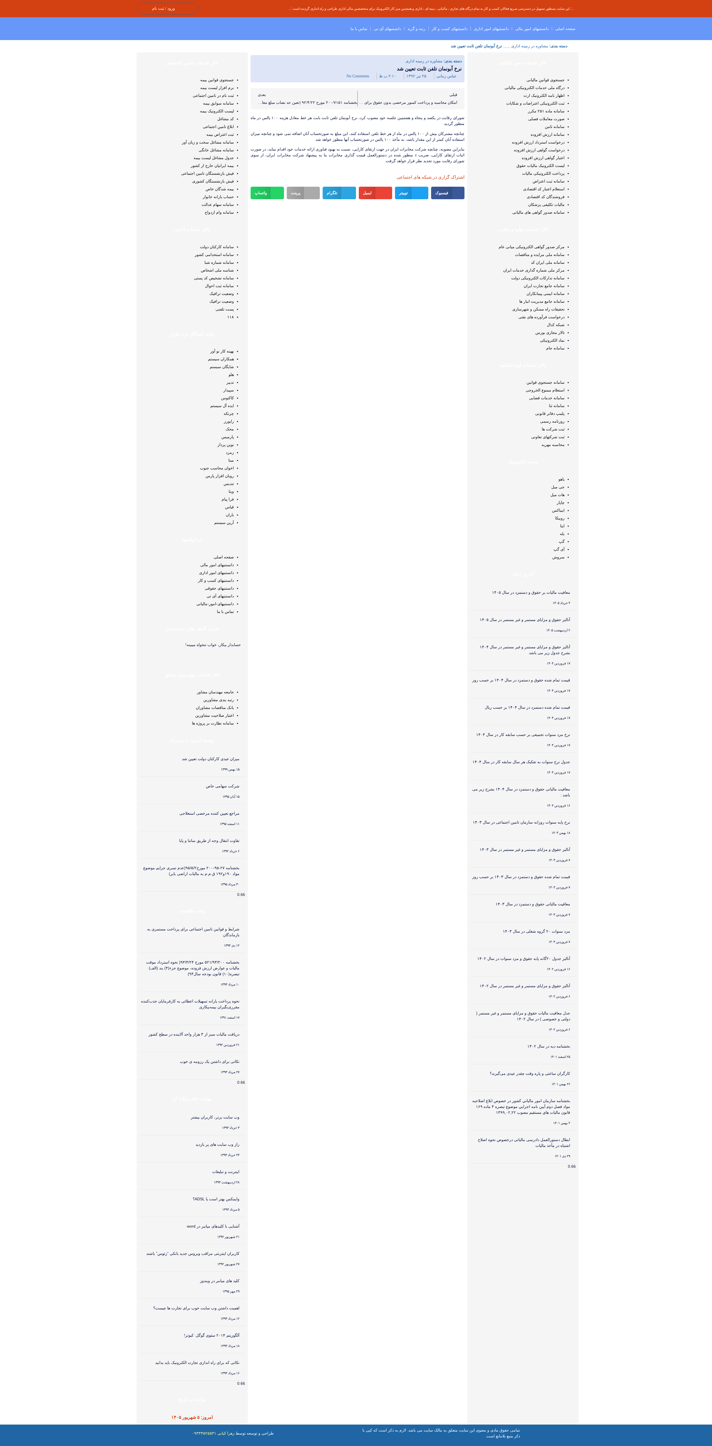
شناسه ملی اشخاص (217, 270)
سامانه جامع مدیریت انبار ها (542, 301)
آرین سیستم (224, 522)
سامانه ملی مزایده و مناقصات (540, 254)
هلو (231, 374)
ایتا (562, 526)
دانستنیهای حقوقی (219, 588)
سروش (558, 557)
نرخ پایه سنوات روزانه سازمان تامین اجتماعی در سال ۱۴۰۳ (521, 822)
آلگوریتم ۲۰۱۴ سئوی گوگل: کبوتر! (211, 1335)
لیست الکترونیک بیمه (217, 111)
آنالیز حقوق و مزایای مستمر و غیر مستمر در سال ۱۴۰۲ (525, 986)
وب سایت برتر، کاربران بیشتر (215, 1117)
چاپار (561, 502)
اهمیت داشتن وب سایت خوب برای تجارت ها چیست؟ (196, 1308)
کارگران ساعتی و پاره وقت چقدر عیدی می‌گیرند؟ (530, 1073)
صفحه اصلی (565, 28)
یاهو (561, 479)
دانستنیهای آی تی (387, 28)
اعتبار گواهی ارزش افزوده (543, 158)
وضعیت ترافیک (221, 293)
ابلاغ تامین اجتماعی (218, 126)
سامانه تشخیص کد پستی (214, 278)
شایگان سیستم (222, 366)
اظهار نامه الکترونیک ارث (544, 95)
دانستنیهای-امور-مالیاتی (215, 604)
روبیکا (560, 518)
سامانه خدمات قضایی (547, 398)
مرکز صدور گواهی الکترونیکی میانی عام (532, 247)
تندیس (229, 483)
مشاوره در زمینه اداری (529, 46)
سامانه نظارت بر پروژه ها (213, 723)
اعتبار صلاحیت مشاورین (214, 715)
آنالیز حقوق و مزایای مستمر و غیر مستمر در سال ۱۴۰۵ (525, 619)
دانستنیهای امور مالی (532, 28)
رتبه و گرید (416, 28)
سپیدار (228, 390)
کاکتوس (227, 398)
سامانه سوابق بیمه (218, 103)
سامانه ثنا (557, 405)
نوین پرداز (225, 444)
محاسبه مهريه (553, 444)
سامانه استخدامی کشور (214, 254)
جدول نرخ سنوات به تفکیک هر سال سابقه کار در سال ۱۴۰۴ (521, 762)
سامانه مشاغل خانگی (216, 150)
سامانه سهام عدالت (218, 204)
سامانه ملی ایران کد (548, 262)
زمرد (230, 452)
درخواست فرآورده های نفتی (541, 317)
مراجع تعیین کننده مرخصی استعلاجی (209, 813)
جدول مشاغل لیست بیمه (214, 158)
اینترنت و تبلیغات (225, 1171)
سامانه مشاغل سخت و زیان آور (208, 142)
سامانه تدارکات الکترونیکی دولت (538, 278)
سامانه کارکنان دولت (217, 247)
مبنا (231, 460)
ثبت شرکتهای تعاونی (548, 437)
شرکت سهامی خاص (222, 786)
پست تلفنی (225, 309)
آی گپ (559, 549)
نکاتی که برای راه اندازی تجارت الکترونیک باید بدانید (197, 1362)
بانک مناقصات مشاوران (215, 707)
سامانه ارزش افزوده (548, 134)
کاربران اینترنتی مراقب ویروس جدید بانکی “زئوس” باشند (192, 1253)
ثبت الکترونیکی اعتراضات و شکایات (535, 103)
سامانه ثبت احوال (219, 286)
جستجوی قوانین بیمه (217, 80)
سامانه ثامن (555, 126)
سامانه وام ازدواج (219, 212)
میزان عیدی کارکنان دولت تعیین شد (210, 759)
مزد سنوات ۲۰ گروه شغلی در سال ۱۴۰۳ (536, 931)
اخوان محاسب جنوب (217, 468)
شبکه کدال (556, 324)
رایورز (229, 421)
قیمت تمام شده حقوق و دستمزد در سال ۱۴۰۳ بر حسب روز (521, 877)
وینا (231, 491)
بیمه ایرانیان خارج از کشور (212, 165)
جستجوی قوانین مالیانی (545, 80)
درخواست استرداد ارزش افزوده (538, 142)
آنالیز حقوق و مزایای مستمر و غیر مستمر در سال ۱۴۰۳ (525, 849)
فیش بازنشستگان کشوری (213, 181)
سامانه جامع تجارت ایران (544, 286)
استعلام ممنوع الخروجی (545, 390)
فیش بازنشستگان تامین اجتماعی (207, 173)
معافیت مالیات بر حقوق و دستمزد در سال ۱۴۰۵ (531, 592)
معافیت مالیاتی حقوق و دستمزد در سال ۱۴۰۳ (533, 904)
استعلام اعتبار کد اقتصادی (544, 189)
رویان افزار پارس (220, 476)
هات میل (557, 494)
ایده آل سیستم (222, 405)
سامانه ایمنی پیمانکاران (545, 293)
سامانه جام (555, 348)
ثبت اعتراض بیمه (220, 134)
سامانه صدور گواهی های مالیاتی (538, 212)
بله (562, 533)
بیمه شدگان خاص (220, 189)
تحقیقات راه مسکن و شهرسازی (538, 309)
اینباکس (558, 510)
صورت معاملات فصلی (546, 119)
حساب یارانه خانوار (218, 196)
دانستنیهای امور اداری (491, 28)
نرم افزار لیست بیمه (217, 87)
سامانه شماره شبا (219, 262)
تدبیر (230, 382)
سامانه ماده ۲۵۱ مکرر (546, 111)
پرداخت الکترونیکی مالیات (543, 173)
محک (230, 429)
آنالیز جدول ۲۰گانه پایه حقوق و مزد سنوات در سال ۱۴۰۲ (523, 958)
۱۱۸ (230, 317)
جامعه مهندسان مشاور (215, 692)
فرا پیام (228, 499)
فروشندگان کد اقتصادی (546, 196)
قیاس (229, 507)
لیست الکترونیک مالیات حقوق (540, 165)
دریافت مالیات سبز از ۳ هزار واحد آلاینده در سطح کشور (194, 1034)
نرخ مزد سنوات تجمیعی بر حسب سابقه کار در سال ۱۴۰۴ (523, 734)
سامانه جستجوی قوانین (545, 382)
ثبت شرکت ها (553, 429)
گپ (562, 541)
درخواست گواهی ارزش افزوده (539, 150)
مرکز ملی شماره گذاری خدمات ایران (534, 270)
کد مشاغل (225, 119)
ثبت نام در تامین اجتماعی (213, 95)
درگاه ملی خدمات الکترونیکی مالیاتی (535, 87)
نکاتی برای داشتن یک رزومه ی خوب (209, 1061)
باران (230, 515)
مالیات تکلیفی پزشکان (546, 204)
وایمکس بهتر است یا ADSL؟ (216, 1199)
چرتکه (229, 413)
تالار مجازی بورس (550, 332)
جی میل (558, 487)
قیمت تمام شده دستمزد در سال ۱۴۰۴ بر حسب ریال (527, 707)
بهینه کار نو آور (222, 351)
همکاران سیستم (221, 359)
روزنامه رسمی (552, 421)
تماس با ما (358, 28)
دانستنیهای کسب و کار (450, 28)
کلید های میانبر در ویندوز (219, 1281)
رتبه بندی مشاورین (218, 700)
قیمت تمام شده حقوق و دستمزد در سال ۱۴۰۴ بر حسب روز (521, 680)
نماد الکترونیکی (552, 340)
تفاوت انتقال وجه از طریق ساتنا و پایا (209, 840)
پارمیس (227, 437)
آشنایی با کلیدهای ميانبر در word (213, 1226)
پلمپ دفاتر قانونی (550, 413)
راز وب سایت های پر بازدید (217, 1144)
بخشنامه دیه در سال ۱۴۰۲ (548, 1046)
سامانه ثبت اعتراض (549, 181)
